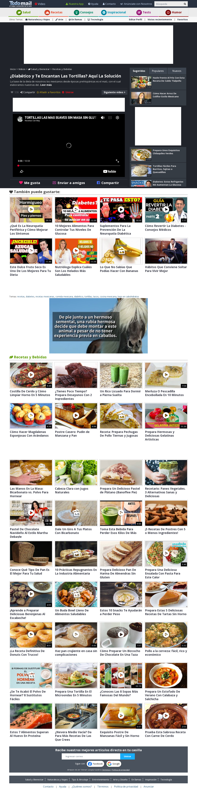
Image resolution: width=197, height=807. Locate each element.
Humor (176, 12)
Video (41, 4)
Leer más (46, 85)
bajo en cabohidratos (128, 296)
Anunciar (149, 786)
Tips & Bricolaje (80, 779)
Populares (158, 71)
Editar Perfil (135, 19)
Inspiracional (116, 12)
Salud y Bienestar (40, 69)
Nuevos (176, 71)
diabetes (30, 296)
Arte (60, 19)
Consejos (86, 12)
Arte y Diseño (120, 779)
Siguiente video (113, 92)
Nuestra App (76, 4)
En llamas (76, 19)
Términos (106, 770)
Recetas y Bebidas (62, 69)
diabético (78, 296)
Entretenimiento (100, 779)
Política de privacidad (121, 770)
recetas (21, 296)
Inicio (13, 69)
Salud (26, 12)
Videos (22, 69)
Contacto (110, 4)
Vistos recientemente (160, 19)
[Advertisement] (98, 44)
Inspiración (151, 779)
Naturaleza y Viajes (39, 19)
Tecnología (97, 19)
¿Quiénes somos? (82, 786)
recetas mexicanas (45, 296)
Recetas (56, 12)
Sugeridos (139, 71)
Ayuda (94, 4)
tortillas (88, 296)
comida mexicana (64, 296)
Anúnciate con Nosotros (138, 4)
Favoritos (182, 19)
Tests (146, 12)
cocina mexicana (108, 296)
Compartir (29, 92)
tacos (96, 296)
